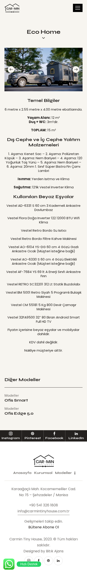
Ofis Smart (16, 400)
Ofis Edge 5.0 (18, 413)
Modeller (11, 395)
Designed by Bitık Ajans (43, 551)
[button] (11, 69)
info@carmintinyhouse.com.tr (44, 511)
